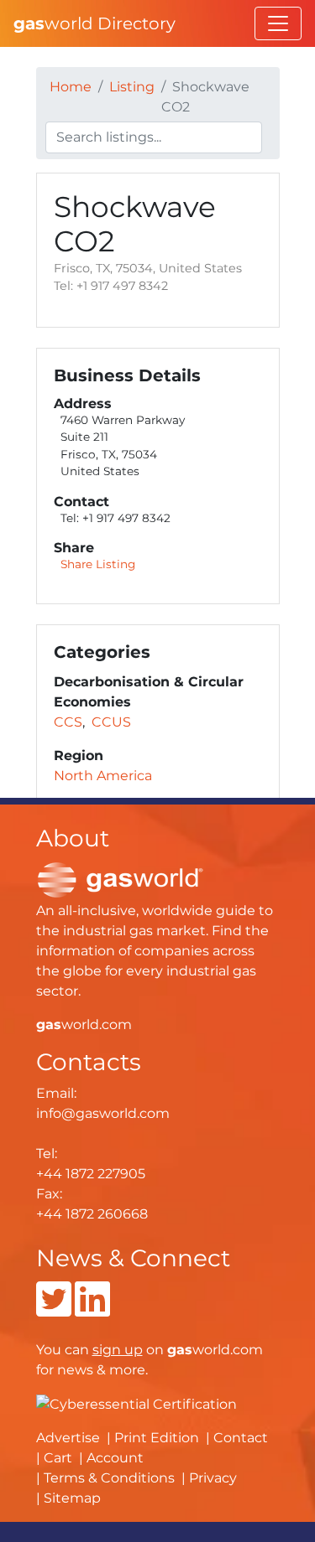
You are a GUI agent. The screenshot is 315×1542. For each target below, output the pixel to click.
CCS (68, 722)
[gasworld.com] (120, 879)
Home (71, 87)
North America (103, 776)
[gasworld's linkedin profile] (92, 1309)
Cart (58, 1458)
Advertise (68, 1438)
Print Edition (156, 1438)
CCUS (111, 722)
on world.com (177, 1350)
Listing (132, 87)
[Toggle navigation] (278, 23)
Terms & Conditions (109, 1478)
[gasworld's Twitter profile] (53, 1309)
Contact (240, 1438)
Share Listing (97, 564)
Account (115, 1458)
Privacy (213, 1478)
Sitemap (72, 1498)
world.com (84, 1024)
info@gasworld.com (103, 1113)
